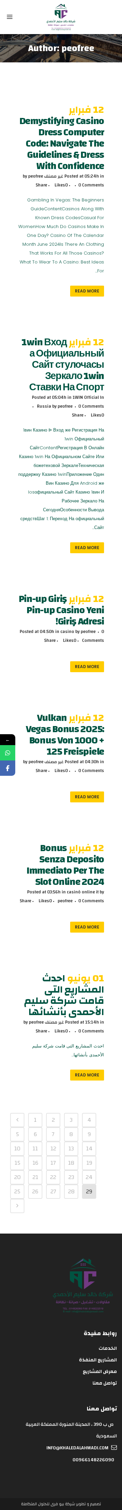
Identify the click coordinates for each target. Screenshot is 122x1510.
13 (71, 1148)
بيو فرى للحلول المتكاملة (42, 1504)
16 (35, 1162)
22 (53, 1177)
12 (53, 1148)
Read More (87, 291)
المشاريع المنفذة (98, 1360)
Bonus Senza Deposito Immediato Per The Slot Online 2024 (65, 865)
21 (35, 1177)
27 (53, 1191)
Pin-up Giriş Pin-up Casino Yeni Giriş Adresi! (61, 610)
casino (67, 632)
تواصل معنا (105, 1383)
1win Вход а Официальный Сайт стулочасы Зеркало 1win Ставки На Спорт (63, 364)
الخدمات (108, 1348)
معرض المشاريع (100, 1371)
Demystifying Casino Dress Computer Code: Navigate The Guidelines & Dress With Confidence (61, 143)
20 (17, 1177)
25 (17, 1191)
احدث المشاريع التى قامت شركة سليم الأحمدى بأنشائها (64, 995)
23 (71, 1177)
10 (17, 1148)
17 (53, 1162)
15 (17, 1162)
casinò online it (83, 892)
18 (71, 1162)
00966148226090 (93, 1459)
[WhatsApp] (7, 752)
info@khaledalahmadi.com (77, 1448)
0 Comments (91, 185)
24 (89, 1177)
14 (89, 1148)
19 (89, 1162)
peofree (35, 176)
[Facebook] (7, 768)
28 (71, 1191)
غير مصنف (53, 176)
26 (35, 1191)
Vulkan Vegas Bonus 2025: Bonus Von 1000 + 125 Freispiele (65, 735)
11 (35, 1148)
